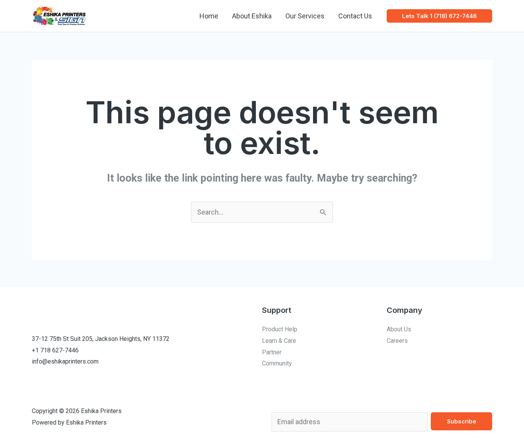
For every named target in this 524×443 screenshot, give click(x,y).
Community (277, 363)
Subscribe (461, 421)
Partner (272, 352)
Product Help (279, 329)
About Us (399, 329)
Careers (397, 340)
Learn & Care (279, 340)
